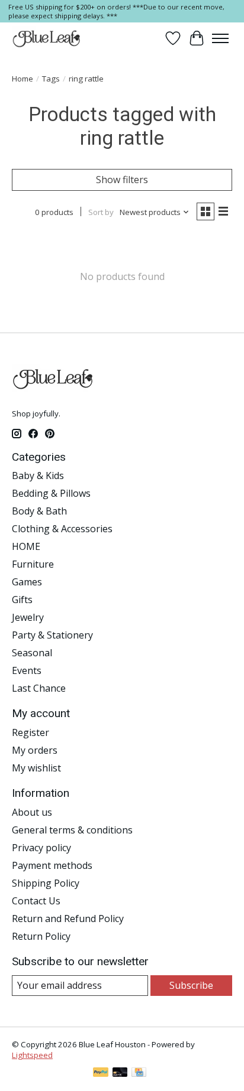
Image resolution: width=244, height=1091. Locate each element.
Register (30, 732)
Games (27, 581)
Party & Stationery (52, 634)
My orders (34, 750)
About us (32, 812)
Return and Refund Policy (68, 918)
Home (22, 78)
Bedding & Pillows (51, 493)
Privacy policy (41, 847)
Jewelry (28, 617)
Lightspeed (32, 1055)
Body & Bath (39, 510)
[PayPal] (100, 1073)
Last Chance (39, 688)
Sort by (101, 212)
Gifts (22, 599)
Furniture (33, 564)
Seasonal (32, 652)
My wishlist (36, 767)
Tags (51, 78)
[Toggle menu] (220, 38)
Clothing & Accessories (62, 528)
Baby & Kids (38, 475)
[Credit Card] (138, 1073)
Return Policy (41, 936)
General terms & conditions (72, 829)
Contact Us (36, 900)
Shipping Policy (45, 883)
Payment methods (52, 865)
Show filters (122, 179)
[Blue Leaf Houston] (47, 38)
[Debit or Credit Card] (120, 1073)
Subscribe (191, 985)
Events (26, 670)
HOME (26, 546)
